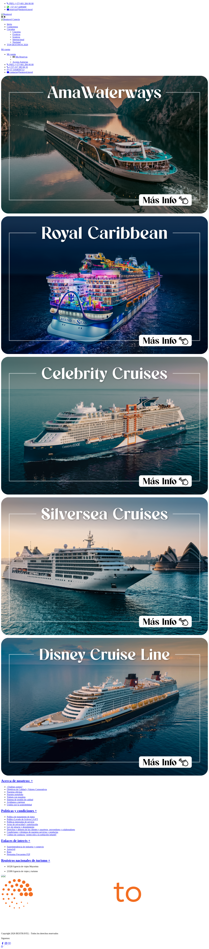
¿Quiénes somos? (14, 787)
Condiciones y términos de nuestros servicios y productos (32, 832)
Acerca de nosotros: (17, 781)
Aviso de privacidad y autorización (22, 824)
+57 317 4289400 (18, 7)
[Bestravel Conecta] (10, 19)
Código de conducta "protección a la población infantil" (32, 834)
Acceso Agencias (20, 62)
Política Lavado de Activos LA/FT (22, 819)
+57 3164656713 (16, 69)
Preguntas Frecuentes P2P (18, 854)
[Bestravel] (6, 14)
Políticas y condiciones (19, 811)
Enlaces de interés (15, 841)
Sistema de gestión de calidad (20, 799)
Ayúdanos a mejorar (16, 802)
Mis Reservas (21, 57)
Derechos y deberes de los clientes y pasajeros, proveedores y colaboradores (41, 829)
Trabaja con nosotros (16, 797)
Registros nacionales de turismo (25, 860)
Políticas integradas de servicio (20, 822)
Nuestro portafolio (15, 794)
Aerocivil (11, 849)
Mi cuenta (5, 49)
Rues (9, 852)
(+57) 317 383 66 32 (18, 67)
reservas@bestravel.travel (21, 9)
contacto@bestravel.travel (21, 72)
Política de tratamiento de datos (21, 817)
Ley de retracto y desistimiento (20, 827)
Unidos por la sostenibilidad (19, 805)
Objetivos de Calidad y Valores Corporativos (27, 789)
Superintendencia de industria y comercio (25, 847)
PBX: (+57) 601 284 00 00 (21, 3)
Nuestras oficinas (14, 792)
